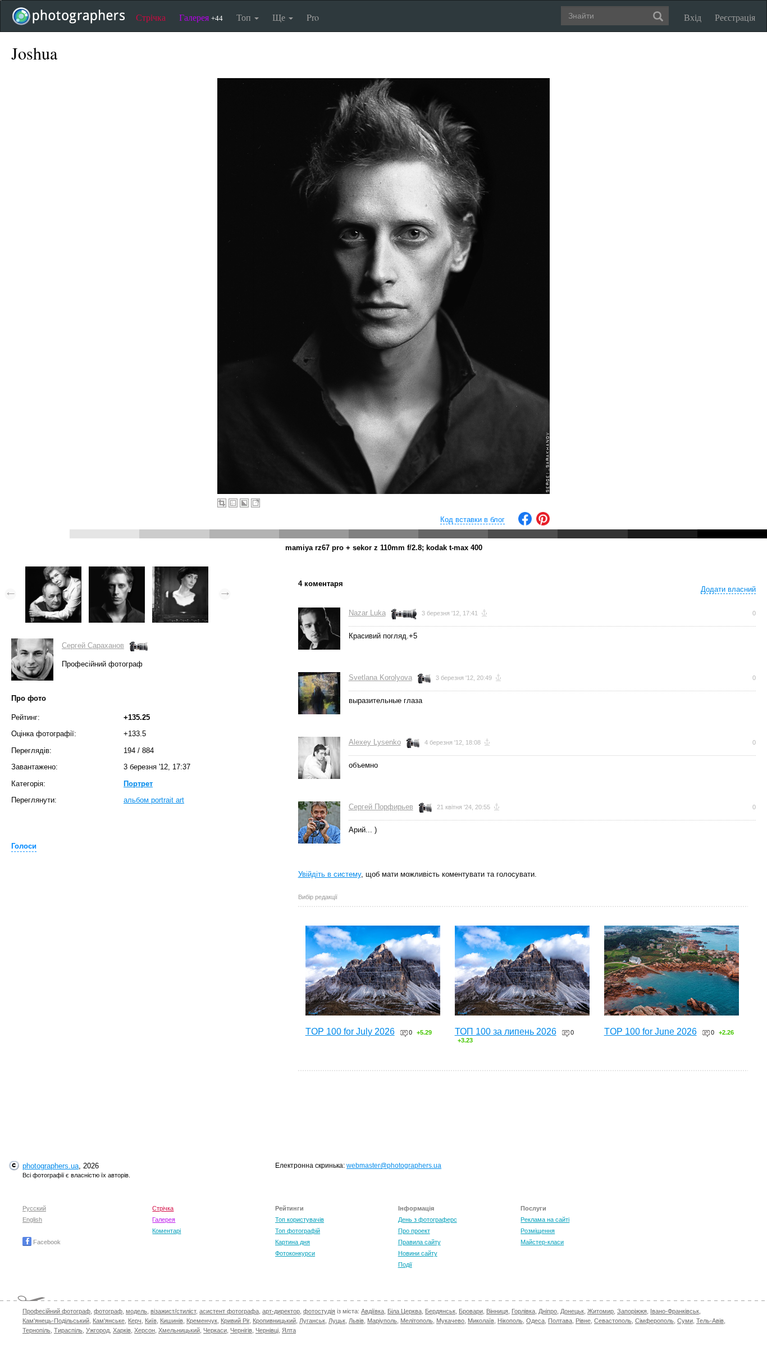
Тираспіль (68, 1330)
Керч (134, 1320)
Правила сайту (419, 1242)
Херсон (144, 1330)
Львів (356, 1320)
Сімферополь (654, 1320)
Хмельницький (179, 1330)
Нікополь (510, 1320)
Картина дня (292, 1242)
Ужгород (97, 1330)
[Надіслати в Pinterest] (543, 523)
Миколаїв (481, 1320)
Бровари (471, 1311)
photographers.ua (50, 1166)
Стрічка (151, 17)
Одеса (535, 1320)
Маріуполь (382, 1320)
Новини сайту (417, 1253)
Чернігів (241, 1330)
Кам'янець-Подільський (55, 1320)
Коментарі (166, 1230)
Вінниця (497, 1311)
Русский (34, 1208)
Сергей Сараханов (93, 645)
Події (405, 1264)
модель (136, 1311)
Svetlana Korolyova (380, 677)
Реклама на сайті (545, 1219)
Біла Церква (404, 1311)
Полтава (560, 1320)
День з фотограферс (427, 1219)
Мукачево (450, 1320)
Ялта (289, 1330)
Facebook (46, 1242)
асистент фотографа (229, 1311)
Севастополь (613, 1320)
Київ (151, 1320)
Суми (685, 1320)
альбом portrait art (154, 800)
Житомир (600, 1311)
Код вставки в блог (472, 519)
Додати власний (728, 589)
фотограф (108, 1311)
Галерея (201, 17)
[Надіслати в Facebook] (525, 523)
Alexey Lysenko (375, 742)
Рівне (583, 1320)
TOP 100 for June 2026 (650, 1031)
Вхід (692, 17)
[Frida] (180, 572)
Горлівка (523, 1311)
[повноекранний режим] (255, 502)
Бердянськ (440, 1311)
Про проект (414, 1230)
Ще (279, 17)
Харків (122, 1330)
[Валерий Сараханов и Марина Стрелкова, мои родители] (53, 572)
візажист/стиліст (173, 1311)
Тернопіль (36, 1330)
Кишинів (171, 1320)
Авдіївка (372, 1311)
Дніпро (547, 1311)
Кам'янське (109, 1320)
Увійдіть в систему (329, 874)
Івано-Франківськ (674, 1311)
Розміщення (538, 1230)
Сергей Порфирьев (381, 807)
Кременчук (201, 1320)
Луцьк (336, 1320)
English (32, 1219)
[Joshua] (117, 572)
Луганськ (312, 1320)
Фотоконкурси (295, 1253)
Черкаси (215, 1330)
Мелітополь (416, 1320)
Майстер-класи (542, 1242)
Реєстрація (735, 17)
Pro (313, 17)
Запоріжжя (632, 1311)
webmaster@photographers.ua (393, 1165)
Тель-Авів (710, 1320)
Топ (244, 17)
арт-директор (281, 1311)
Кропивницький (274, 1320)
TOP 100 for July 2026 (350, 1031)
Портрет (138, 783)
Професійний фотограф (56, 1311)
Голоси (23, 846)
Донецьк (572, 1311)
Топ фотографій (297, 1230)
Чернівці (267, 1330)
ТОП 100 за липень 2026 (505, 1031)
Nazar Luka (367, 613)
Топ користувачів (299, 1219)
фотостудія (319, 1311)
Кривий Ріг (235, 1320)
